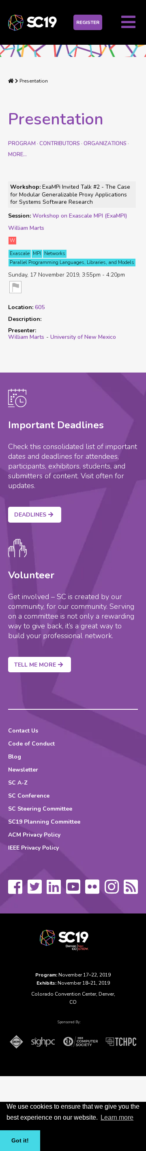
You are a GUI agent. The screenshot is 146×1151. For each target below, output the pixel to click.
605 (40, 307)
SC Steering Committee (40, 809)
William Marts (26, 228)
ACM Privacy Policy (34, 835)
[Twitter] (35, 890)
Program (22, 143)
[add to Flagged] (15, 287)
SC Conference (28, 796)
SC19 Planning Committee (44, 822)
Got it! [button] (20, 1140)
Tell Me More (35, 665)
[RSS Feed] (131, 890)
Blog (14, 757)
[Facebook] (15, 890)
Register (87, 22)
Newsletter (23, 770)
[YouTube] (73, 890)
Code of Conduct (31, 744)
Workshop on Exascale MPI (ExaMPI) (79, 216)
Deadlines (30, 515)
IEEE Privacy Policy (33, 848)
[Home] (11, 81)
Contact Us (23, 731)
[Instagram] (112, 890)
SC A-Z (18, 783)
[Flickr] (92, 890)
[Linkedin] (54, 890)
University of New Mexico (83, 337)
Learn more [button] (117, 1117)
